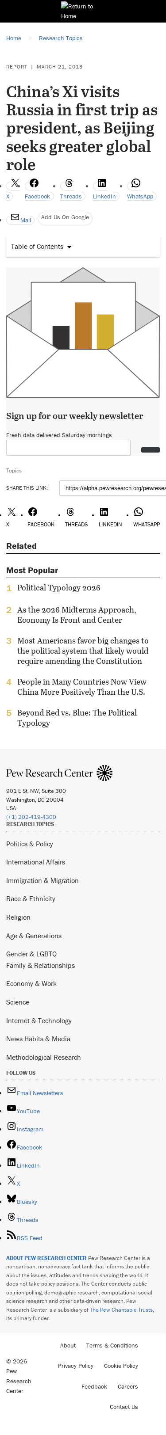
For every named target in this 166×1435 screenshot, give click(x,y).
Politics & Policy (29, 843)
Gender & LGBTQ (31, 953)
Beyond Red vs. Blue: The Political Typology (77, 718)
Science (17, 1001)
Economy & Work (31, 983)
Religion (18, 917)
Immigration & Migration (42, 880)
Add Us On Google (65, 217)
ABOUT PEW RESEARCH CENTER (46, 1258)
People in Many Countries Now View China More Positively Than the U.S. (82, 687)
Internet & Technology (39, 1020)
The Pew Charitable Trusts (121, 1309)
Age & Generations (34, 935)
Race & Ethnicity (30, 898)
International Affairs (35, 861)
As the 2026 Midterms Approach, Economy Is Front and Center (76, 615)
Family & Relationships (40, 965)
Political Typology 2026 (58, 587)
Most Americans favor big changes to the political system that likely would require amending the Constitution (83, 651)
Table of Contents (37, 246)
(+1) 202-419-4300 (31, 817)
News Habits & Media (38, 1038)
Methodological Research (43, 1057)
